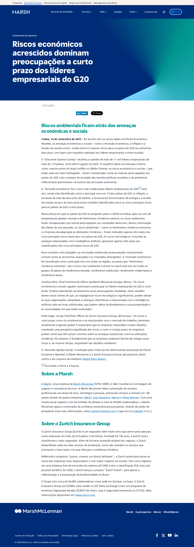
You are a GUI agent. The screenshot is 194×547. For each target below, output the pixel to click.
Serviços (86, 11)
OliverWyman (171, 512)
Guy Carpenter (101, 397)
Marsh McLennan (83, 384)
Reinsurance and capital (55, 3)
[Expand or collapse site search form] (164, 12)
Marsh (47, 384)
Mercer (115, 397)
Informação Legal (70, 535)
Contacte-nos (151, 11)
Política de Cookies (89, 535)
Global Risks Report (94, 359)
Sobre (132, 11)
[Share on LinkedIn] (83, 113)
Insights (118, 11)
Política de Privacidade (48, 535)
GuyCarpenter (143, 512)
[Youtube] (170, 535)
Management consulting (105, 3)
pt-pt (177, 11)
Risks (102, 11)
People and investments (80, 3)
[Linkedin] (176, 535)
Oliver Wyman (130, 397)
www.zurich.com (85, 495)
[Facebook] (157, 535)
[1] (139, 188)
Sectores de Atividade (61, 11)
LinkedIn (138, 411)
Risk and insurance (33, 3)
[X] (163, 535)
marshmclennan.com (103, 411)
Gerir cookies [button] (108, 535)
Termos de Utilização (24, 535)
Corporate (17, 3)
